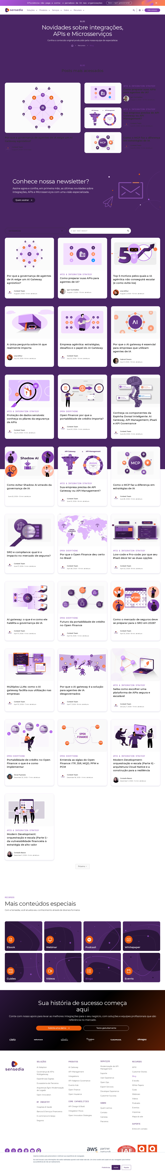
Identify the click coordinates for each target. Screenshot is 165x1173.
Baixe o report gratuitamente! (119, 3)
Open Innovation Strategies (80, 1115)
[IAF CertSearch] (127, 1151)
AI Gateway (73, 1067)
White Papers (138, 1085)
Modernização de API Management (109, 1067)
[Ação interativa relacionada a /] (72, 45)
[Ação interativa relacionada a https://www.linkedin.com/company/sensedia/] (26, 1150)
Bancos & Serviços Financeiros (49, 1111)
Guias (134, 1090)
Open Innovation (44, 1095)
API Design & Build (76, 1106)
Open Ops (104, 1082)
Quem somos (106, 1108)
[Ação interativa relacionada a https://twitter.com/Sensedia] (19, 1150)
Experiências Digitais (45, 1079)
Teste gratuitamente (106, 1028)
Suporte (103, 1073)
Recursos (81, 45)
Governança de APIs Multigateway (45, 1073)
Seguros (40, 1120)
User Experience (107, 1078)
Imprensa (136, 1112)
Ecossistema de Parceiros (47, 1083)
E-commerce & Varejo (46, 1116)
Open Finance (74, 1090)
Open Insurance (75, 1094)
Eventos (135, 1108)
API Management (76, 1072)
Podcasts (136, 1103)
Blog (134, 1076)
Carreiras (104, 1117)
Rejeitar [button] (126, 1167)
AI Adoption (42, 1067)
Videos (135, 1099)
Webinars (136, 1094)
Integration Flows (75, 1111)
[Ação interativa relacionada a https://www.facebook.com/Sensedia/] (7, 1150)
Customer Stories (139, 1072)
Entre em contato (139, 1129)
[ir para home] (14, 10)
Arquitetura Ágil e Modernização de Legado (50, 1089)
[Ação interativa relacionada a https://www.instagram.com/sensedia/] (13, 1150)
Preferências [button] (106, 1167)
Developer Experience (109, 1091)
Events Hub (73, 1085)
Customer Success (108, 1096)
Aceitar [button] (116, 1167)
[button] (32, 10)
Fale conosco (152, 10)
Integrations (73, 1076)
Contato (103, 1112)
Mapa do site (137, 1117)
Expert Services (106, 1087)
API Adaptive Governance (79, 1081)
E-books (135, 1081)
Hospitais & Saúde (44, 1107)
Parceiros (104, 1121)
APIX (134, 1067)
